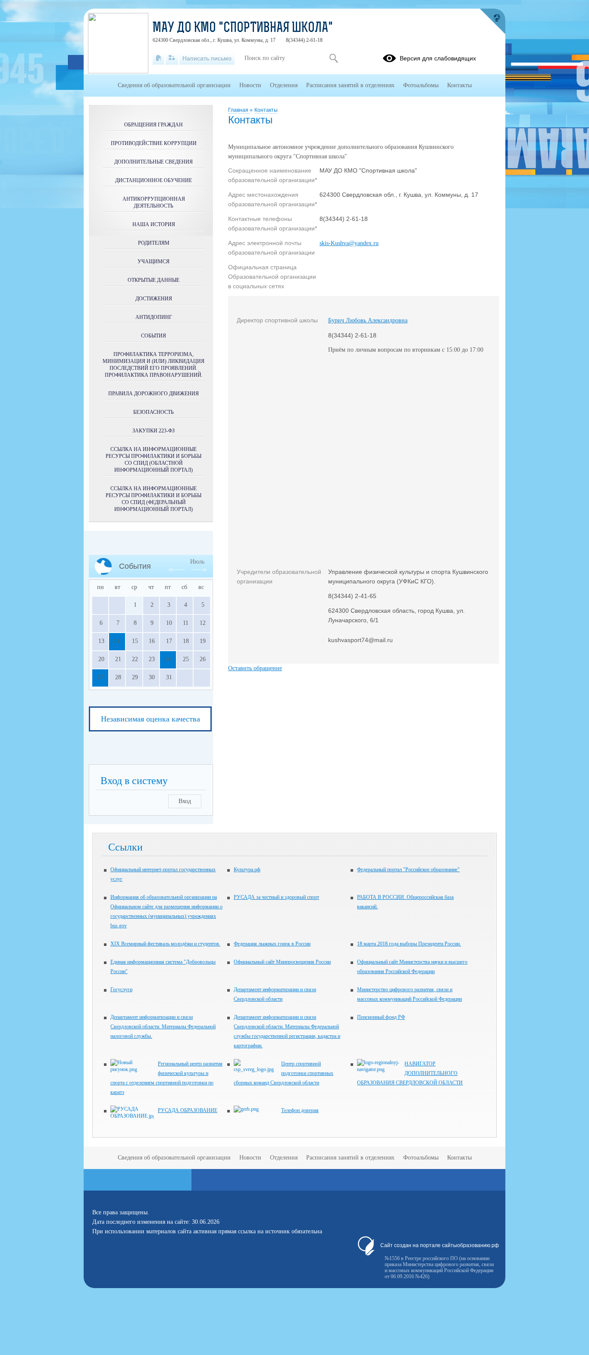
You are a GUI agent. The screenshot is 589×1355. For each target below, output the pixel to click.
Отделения (284, 85)
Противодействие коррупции (154, 143)
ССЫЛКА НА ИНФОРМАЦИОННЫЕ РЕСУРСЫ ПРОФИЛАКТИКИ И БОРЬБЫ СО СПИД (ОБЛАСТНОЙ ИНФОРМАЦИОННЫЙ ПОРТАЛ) (153, 459)
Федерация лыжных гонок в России (272, 944)
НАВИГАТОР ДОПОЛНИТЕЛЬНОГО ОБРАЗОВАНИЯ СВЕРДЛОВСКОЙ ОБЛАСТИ (410, 1073)
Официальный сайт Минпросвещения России (282, 962)
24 (168, 659)
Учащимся (153, 261)
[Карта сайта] (172, 58)
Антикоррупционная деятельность (153, 202)
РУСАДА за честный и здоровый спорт (276, 897)
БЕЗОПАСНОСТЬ (153, 412)
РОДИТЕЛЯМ (153, 243)
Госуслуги (121, 989)
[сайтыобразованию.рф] (492, 22)
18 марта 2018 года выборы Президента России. (409, 944)
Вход (185, 801)
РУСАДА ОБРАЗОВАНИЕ (187, 1110)
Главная (239, 110)
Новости (250, 85)
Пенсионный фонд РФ (381, 1017)
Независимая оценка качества (150, 719)
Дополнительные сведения (153, 162)
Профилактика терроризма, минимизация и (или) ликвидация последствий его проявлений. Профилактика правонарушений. (153, 364)
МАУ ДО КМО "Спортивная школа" (243, 28)
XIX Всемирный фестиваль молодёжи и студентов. (165, 944)
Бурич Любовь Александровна (367, 320)
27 (100, 677)
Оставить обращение (255, 668)
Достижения (153, 299)
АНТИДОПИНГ (153, 317)
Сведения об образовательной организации (174, 85)
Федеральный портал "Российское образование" (408, 870)
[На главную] (158, 58)
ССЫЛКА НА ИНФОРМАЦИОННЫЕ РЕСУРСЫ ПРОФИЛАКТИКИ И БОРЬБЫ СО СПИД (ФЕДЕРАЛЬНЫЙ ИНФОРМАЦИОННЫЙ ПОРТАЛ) (153, 498)
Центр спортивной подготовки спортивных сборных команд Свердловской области (283, 1073)
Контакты (266, 110)
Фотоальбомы (421, 85)
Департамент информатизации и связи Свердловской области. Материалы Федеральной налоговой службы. (163, 1026)
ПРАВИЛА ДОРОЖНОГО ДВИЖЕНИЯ (153, 394)
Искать (333, 58)
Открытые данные (153, 280)
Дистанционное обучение (153, 180)
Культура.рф (247, 870)
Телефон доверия (300, 1110)
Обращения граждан (153, 125)
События (153, 336)
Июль (197, 561)
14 (117, 641)
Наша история (153, 224)
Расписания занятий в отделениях (350, 85)
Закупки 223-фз (153, 431)
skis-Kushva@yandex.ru (349, 243)
